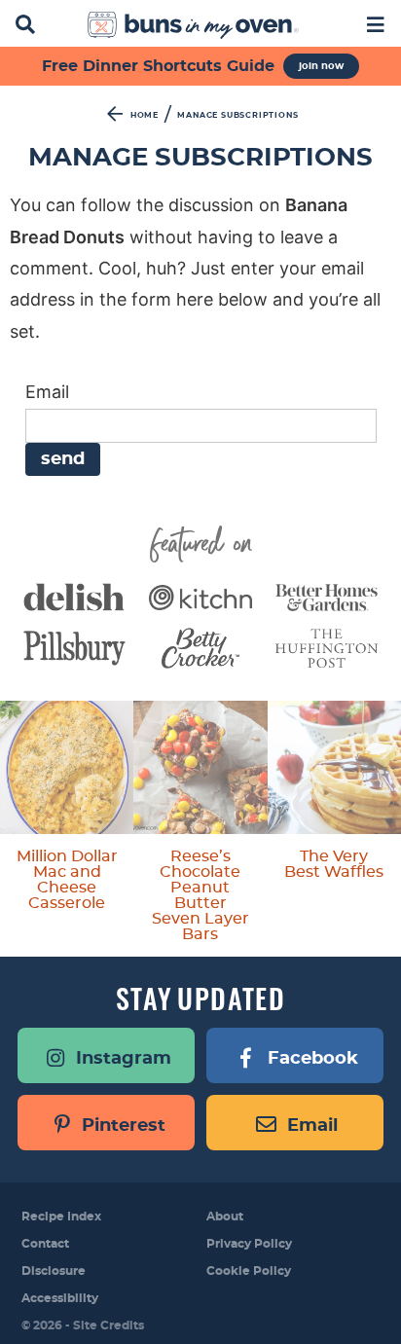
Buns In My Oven (193, 25)
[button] (375, 23)
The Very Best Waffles (333, 864)
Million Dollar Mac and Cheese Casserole (67, 880)
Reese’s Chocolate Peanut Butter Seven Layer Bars (200, 895)
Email (47, 391)
